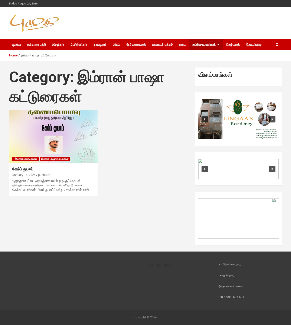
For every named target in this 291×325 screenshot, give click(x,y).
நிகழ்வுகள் (233, 44)
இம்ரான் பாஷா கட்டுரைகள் (55, 158)
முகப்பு (16, 44)
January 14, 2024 (24, 175)
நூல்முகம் (100, 44)
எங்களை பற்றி (36, 44)
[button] (205, 119)
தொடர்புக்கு (254, 44)
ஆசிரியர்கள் (79, 44)
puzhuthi (44, 175)
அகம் (116, 44)
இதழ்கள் (58, 44)
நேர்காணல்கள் (136, 44)
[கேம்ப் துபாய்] (53, 137)
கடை (182, 44)
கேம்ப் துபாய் (22, 169)
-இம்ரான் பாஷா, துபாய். (25, 158)
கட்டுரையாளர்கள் (204, 44)
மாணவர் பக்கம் (162, 44)
